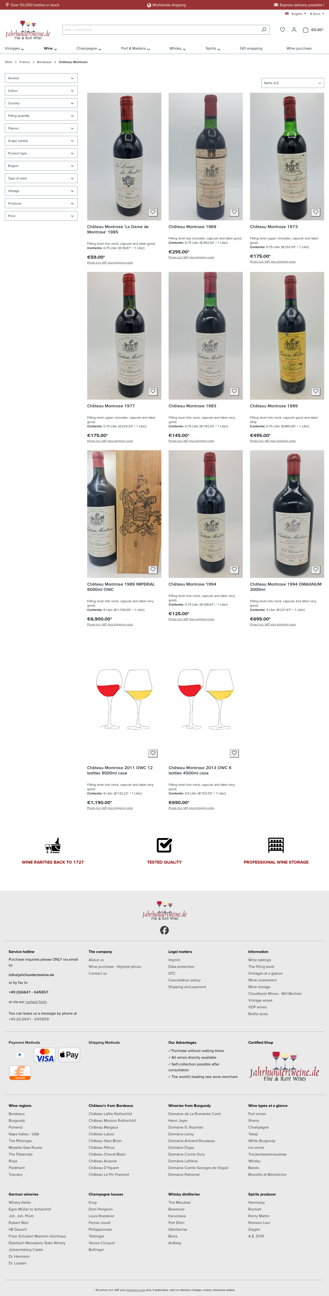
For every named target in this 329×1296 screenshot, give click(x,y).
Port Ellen (176, 1222)
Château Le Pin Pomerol (109, 1174)
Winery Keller (20, 1202)
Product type (17, 153)
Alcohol (13, 78)
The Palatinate (21, 1154)
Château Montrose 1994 (192, 584)
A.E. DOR (256, 1236)
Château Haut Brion (105, 1140)
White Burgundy (262, 1140)
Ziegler (254, 1229)
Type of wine (17, 178)
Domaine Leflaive (183, 1161)
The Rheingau (20, 1140)
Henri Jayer (178, 1120)
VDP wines (257, 1007)
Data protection (181, 966)
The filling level (261, 966)
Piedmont (17, 1167)
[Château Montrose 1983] (206, 336)
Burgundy (17, 1120)
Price (11, 216)
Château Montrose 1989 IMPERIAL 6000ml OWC (121, 587)
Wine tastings (259, 960)
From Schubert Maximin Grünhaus (37, 1236)
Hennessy (256, 1202)
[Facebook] (164, 930)
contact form (35, 1001)
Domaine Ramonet (184, 1174)
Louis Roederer (101, 1216)
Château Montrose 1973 (274, 226)
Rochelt (254, 1209)
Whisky (254, 1161)
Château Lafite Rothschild (110, 1113)
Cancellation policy (184, 980)
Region (13, 166)
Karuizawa (177, 1216)
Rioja (13, 1161)
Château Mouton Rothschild (112, 1120)
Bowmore (176, 1209)
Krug (93, 1202)
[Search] (264, 30)
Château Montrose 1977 (111, 405)
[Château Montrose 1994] (206, 514)
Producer (15, 203)
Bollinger (96, 1249)
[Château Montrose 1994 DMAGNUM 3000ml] (287, 514)
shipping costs (135, 1289)
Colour (13, 91)
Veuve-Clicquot (102, 1243)
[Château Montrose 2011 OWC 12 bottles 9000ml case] (124, 697)
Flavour (13, 128)
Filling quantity (18, 116)
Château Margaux (103, 1127)
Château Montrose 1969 (192, 226)
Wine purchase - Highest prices (115, 966)
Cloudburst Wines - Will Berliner (275, 993)
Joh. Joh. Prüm (21, 1216)
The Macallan (179, 1202)
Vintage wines (260, 1000)
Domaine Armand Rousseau (191, 1140)
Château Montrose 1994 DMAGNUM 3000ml (286, 587)
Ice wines (256, 1147)
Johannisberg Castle (26, 1249)
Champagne (258, 1127)
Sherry (253, 1120)
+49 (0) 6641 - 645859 (29, 1019)
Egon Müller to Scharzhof (30, 1209)
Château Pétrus (101, 1147)
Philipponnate (100, 1229)
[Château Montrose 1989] (287, 336)
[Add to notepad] (153, 212)
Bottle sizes (258, 1014)
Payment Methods (24, 1042)
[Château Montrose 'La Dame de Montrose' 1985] (124, 156)
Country (14, 103)
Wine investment (262, 980)
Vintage (13, 191)
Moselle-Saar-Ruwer (25, 1147)
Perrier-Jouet (100, 1222)
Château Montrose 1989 (274, 405)
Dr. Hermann (19, 1256)
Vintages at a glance (265, 973)
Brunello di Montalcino (267, 1174)
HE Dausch (18, 1229)
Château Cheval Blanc (107, 1154)
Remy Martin (259, 1216)
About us (96, 960)
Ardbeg (174, 1243)
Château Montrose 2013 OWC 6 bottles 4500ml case (200, 770)
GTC (172, 973)
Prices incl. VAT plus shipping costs (110, 262)
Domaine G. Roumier (185, 1127)
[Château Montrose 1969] (206, 156)
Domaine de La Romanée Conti (194, 1113)
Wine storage (259, 987)
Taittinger (96, 1236)
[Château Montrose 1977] (124, 336)
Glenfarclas (177, 1229)
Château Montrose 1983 (192, 405)
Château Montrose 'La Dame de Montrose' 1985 (118, 229)
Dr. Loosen (17, 1263)
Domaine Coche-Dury (186, 1154)
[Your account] (294, 29)
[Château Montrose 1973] (287, 156)
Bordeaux (17, 1113)
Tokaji (253, 1134)
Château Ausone (103, 1161)
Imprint (174, 960)
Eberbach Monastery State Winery (37, 1243)
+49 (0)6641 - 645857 (28, 992)
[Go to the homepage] (29, 29)
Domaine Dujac (181, 1147)
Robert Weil (18, 1222)
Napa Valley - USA (24, 1134)
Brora (172, 1236)
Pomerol (16, 1127)
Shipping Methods (104, 1042)
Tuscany (15, 1174)
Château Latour (101, 1134)
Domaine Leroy (181, 1134)
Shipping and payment (187, 987)
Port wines (257, 1113)
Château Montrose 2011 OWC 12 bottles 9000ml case (120, 770)
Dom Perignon (101, 1209)
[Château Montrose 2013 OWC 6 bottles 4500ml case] (206, 697)
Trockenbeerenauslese (267, 1154)
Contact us (98, 973)
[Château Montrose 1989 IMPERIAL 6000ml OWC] (124, 514)
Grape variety (18, 141)
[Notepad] (282, 29)
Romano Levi (259, 1222)
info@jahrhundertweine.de (31, 974)
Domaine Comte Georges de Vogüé (198, 1167)
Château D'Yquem (104, 1167)
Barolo (253, 1167)
